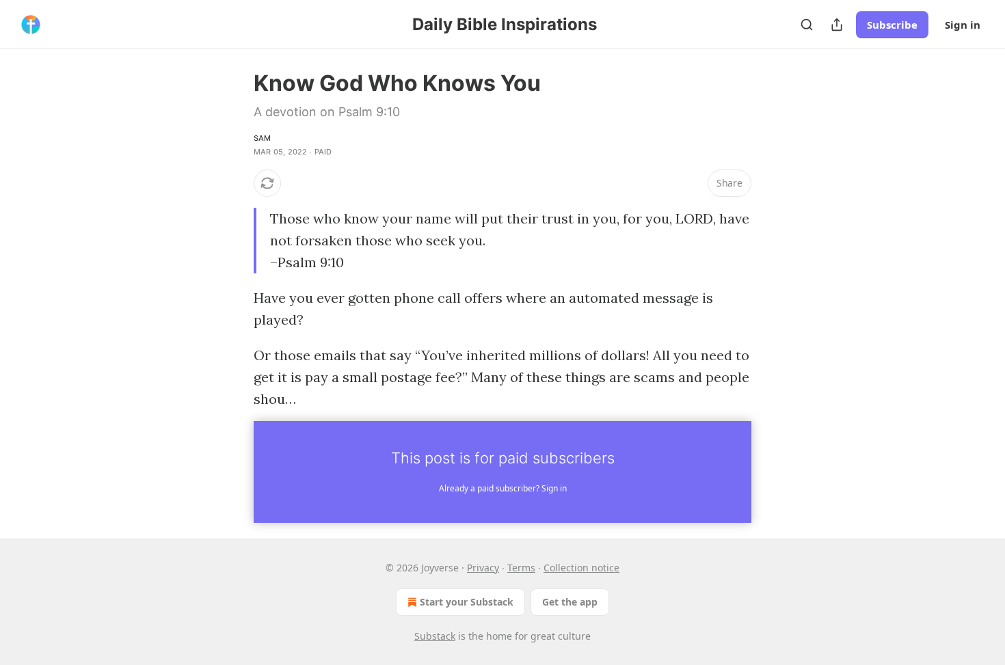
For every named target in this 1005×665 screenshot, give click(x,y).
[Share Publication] (836, 24)
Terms (521, 567)
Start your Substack (466, 601)
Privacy (483, 567)
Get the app (570, 601)
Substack (434, 635)
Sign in (962, 24)
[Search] (806, 24)
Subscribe (892, 24)
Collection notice (581, 567)
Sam (262, 138)
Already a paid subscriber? (503, 488)
